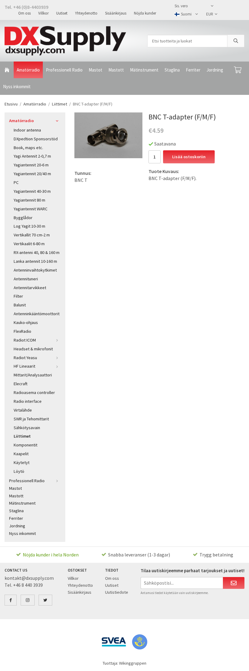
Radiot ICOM (25, 340)
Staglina (172, 70)
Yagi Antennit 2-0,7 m (32, 156)
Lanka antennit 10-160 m (35, 261)
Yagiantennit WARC (30, 209)
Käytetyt (21, 462)
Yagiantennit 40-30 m (32, 191)
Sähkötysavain (27, 427)
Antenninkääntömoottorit (37, 313)
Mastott (116, 70)
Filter (18, 296)
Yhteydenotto (86, 13)
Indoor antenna (27, 130)
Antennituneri (26, 279)
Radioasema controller (34, 392)
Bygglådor (23, 217)
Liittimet (22, 436)
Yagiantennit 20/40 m (32, 173)
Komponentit (25, 445)
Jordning (214, 70)
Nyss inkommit (17, 86)
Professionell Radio (64, 70)
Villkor (43, 13)
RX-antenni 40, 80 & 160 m (37, 252)
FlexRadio (22, 331)
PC (16, 182)
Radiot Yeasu (25, 357)
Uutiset (61, 13)
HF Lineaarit (24, 366)
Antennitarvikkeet (30, 287)
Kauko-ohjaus (26, 322)
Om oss (24, 13)
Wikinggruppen (132, 663)
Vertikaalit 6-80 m (29, 243)
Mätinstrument (144, 70)
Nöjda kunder (145, 13)
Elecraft (21, 383)
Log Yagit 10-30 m (29, 226)
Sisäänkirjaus (115, 13)
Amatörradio (28, 70)
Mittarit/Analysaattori (33, 375)
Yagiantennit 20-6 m (31, 165)
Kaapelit (21, 453)
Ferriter (193, 70)
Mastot (95, 70)
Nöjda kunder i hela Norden (51, 555)
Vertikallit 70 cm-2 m (32, 235)
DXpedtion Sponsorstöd (36, 139)
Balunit (20, 305)
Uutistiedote (116, 592)
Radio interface (28, 401)
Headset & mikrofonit (33, 349)
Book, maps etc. (28, 147)
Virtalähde (23, 410)
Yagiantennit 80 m (29, 200)
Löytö (19, 471)
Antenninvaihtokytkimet (35, 270)
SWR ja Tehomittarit (31, 419)
